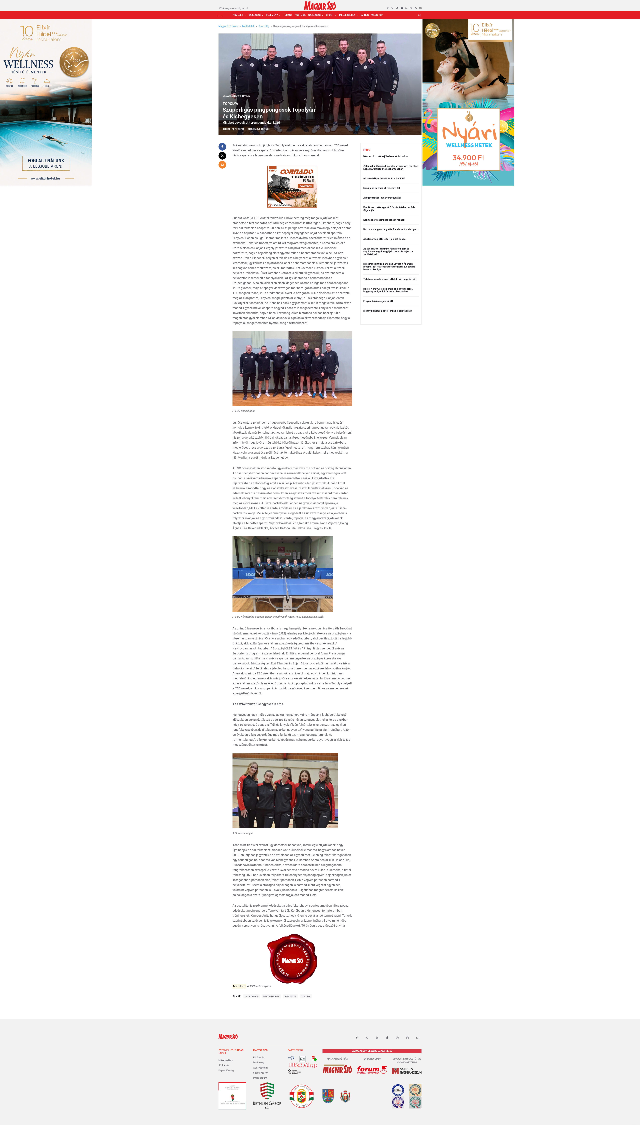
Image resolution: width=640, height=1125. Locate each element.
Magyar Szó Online (228, 26)
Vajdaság (254, 15)
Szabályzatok (260, 1072)
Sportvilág (263, 26)
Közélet (238, 15)
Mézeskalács (225, 1060)
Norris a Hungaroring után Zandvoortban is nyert (390, 229)
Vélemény (272, 15)
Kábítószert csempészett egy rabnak (383, 220)
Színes (364, 15)
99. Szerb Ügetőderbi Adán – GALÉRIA (384, 178)
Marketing (258, 1062)
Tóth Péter (238, 129)
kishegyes (290, 996)
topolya (305, 996)
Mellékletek (347, 15)
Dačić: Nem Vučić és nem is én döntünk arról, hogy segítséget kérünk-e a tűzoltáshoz (388, 290)
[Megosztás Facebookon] (222, 147)
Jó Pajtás (223, 1065)
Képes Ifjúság (226, 1070)
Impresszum (260, 1077)
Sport (330, 15)
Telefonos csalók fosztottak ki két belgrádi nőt (389, 279)
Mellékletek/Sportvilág (236, 96)
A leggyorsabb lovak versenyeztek (382, 197)
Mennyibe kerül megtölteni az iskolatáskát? (387, 310)
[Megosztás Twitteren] (222, 156)
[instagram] (406, 8)
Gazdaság (314, 15)
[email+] (418, 1038)
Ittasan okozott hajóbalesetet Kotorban (385, 156)
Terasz (287, 15)
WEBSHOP (376, 15)
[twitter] (392, 8)
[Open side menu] (220, 15)
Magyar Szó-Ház (337, 1058)
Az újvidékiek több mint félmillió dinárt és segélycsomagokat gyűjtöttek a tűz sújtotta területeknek (388, 251)
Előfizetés (258, 1057)
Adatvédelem (260, 1067)
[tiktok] (397, 8)
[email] (420, 8)
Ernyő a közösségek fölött (378, 301)
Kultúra (300, 15)
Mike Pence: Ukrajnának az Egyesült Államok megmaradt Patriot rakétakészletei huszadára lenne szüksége (389, 267)
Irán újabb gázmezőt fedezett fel (381, 188)
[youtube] (402, 8)
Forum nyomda (372, 1058)
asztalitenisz (271, 996)
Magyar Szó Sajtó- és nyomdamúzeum (407, 1060)
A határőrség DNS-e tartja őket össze (384, 239)
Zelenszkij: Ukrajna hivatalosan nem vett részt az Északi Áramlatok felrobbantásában (390, 167)
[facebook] (388, 8)
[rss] (416, 8)
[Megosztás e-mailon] (222, 165)
